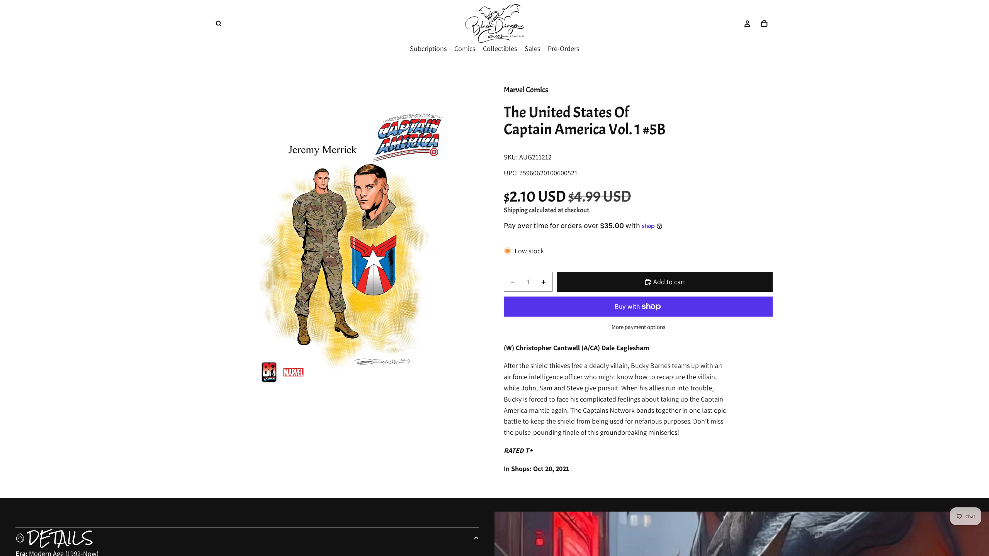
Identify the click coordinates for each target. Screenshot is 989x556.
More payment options (638, 327)
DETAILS (60, 537)
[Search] (218, 23)
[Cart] (764, 23)
